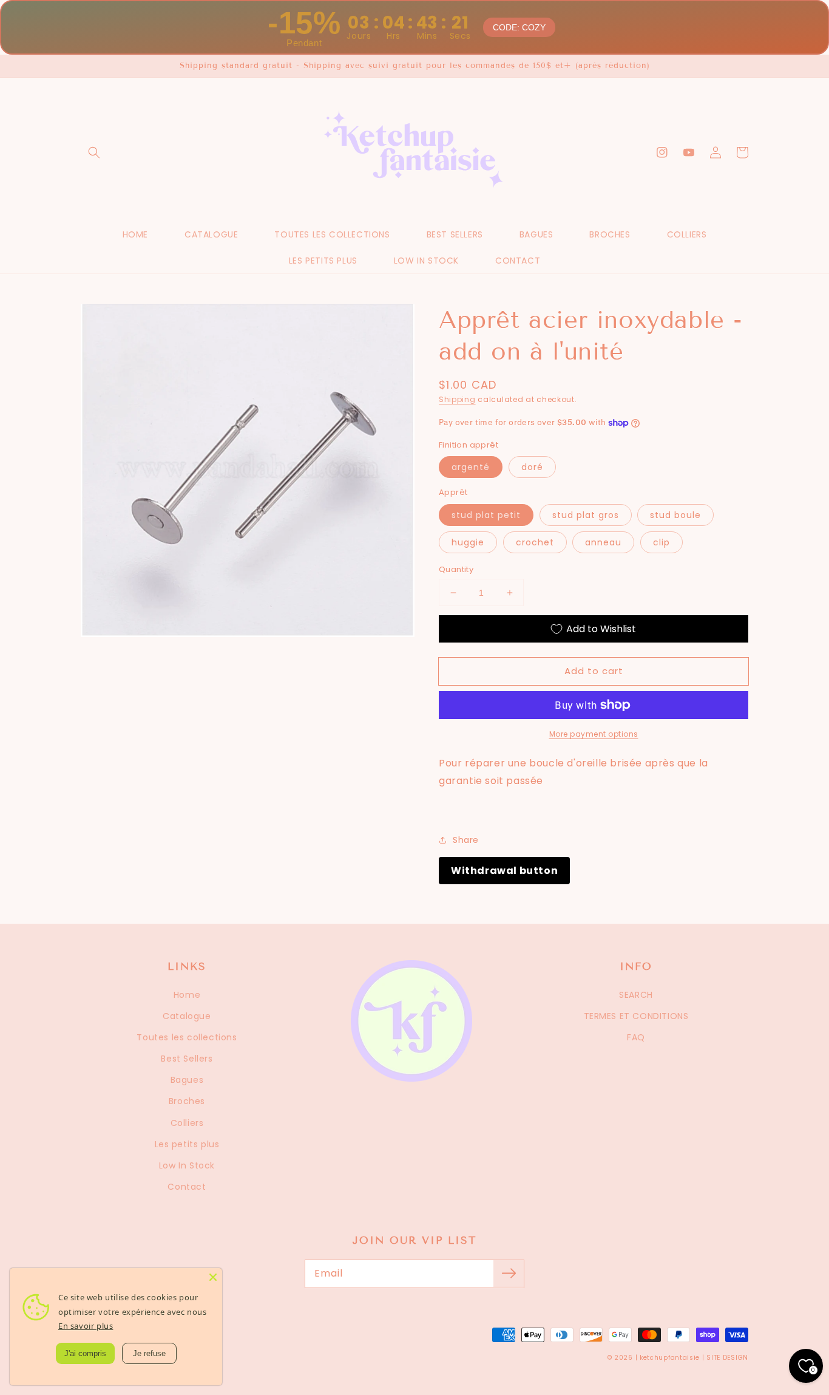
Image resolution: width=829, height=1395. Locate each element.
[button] (94, 152)
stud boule (675, 515)
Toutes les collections (187, 1037)
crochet (535, 542)
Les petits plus (187, 1144)
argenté (471, 467)
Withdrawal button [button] (504, 871)
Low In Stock (187, 1165)
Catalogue (187, 1016)
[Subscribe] (508, 1273)
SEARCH (636, 995)
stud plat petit (486, 515)
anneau (603, 542)
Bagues (187, 1080)
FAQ (636, 1037)
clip (661, 542)
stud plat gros (585, 515)
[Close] (213, 1277)
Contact (186, 1187)
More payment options (593, 734)
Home (187, 995)
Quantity (456, 569)
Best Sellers (186, 1058)
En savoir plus (85, 1325)
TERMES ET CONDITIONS (636, 1016)
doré (532, 467)
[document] (247, 473)
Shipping (457, 399)
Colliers (187, 1123)
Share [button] (466, 840)
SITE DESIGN (727, 1357)
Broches (187, 1101)
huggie (468, 542)
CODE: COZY (519, 27)
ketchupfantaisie (670, 1357)
